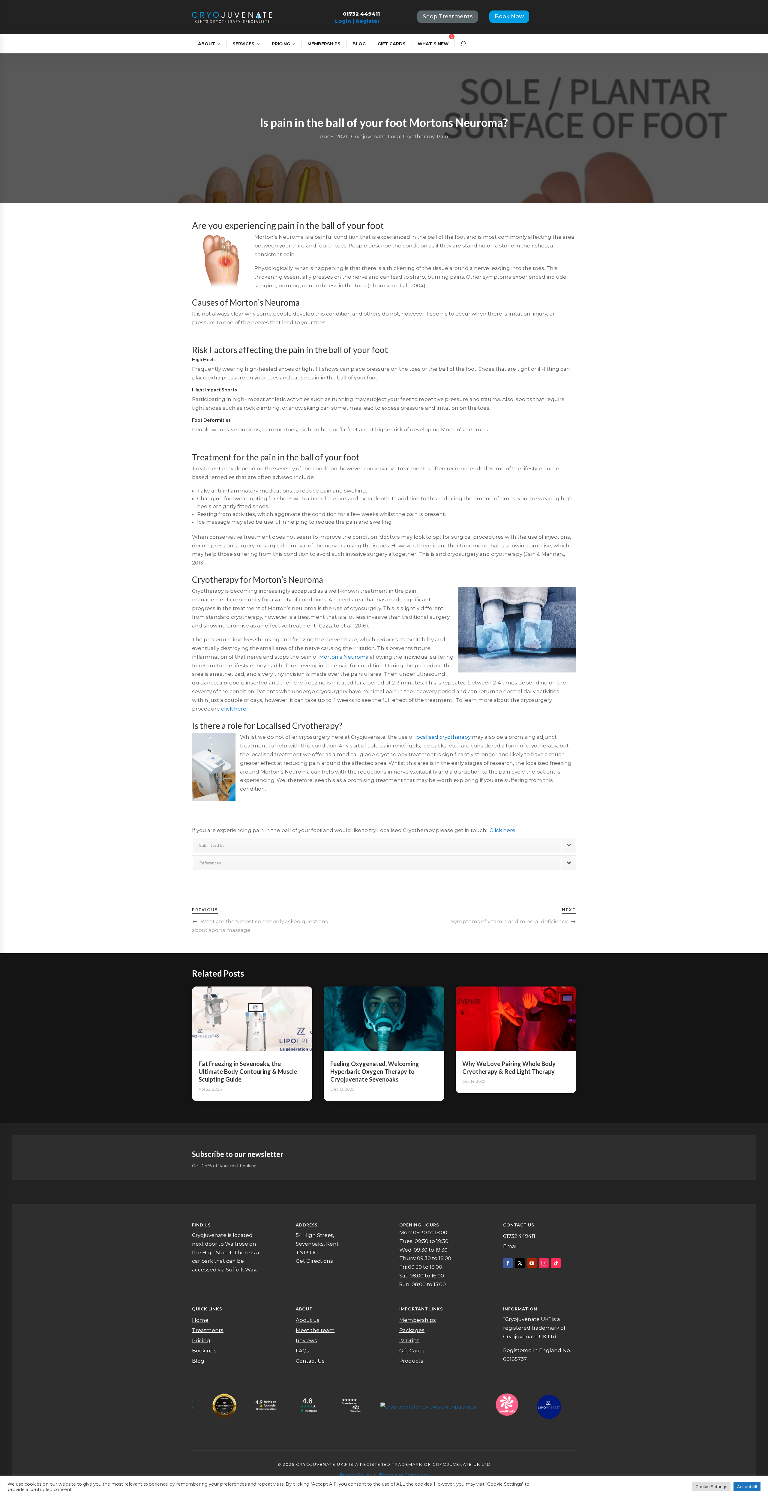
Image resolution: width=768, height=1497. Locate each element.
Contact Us (310, 1361)
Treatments (208, 1330)
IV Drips (409, 1340)
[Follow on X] (520, 1263)
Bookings (204, 1351)
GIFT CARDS (392, 43)
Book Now (509, 16)
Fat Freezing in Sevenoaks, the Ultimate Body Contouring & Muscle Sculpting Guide (248, 1071)
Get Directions (314, 1261)
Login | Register (357, 21)
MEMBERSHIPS (324, 43)
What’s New (433, 43)
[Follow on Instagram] (544, 1263)
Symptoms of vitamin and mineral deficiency (509, 921)
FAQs (302, 1351)
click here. (234, 709)
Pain (442, 136)
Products (411, 1361)
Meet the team (315, 1330)
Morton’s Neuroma (344, 657)
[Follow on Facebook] (508, 1263)
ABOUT (206, 43)
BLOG (359, 43)
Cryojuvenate (368, 136)
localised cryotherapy (443, 737)
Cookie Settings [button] (711, 1486)
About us (308, 1320)
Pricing (201, 1340)
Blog (198, 1361)
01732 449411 (361, 14)
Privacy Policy (355, 1475)
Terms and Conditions (403, 1475)
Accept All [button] (747, 1486)
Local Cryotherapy (411, 136)
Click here (502, 830)
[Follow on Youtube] (532, 1263)
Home (200, 1320)
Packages (411, 1330)
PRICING (281, 43)
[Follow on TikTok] (556, 1263)
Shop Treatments (447, 16)
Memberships (417, 1320)
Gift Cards (411, 1351)
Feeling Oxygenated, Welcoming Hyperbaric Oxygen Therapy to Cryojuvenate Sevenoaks (374, 1071)
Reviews (306, 1340)
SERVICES (243, 43)
